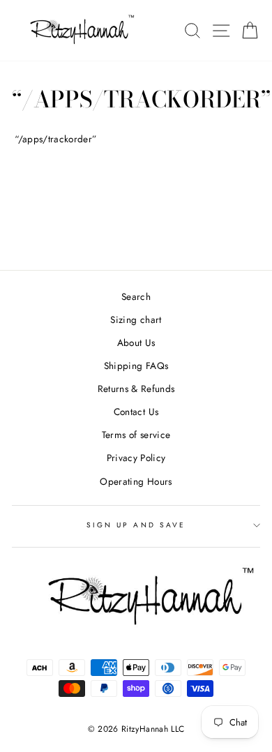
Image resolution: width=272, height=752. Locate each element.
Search (136, 296)
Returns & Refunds (136, 389)
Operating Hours (136, 481)
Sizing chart (135, 319)
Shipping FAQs (136, 366)
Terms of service (136, 435)
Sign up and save (136, 525)
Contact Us (136, 412)
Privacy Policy (136, 458)
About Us (136, 342)
